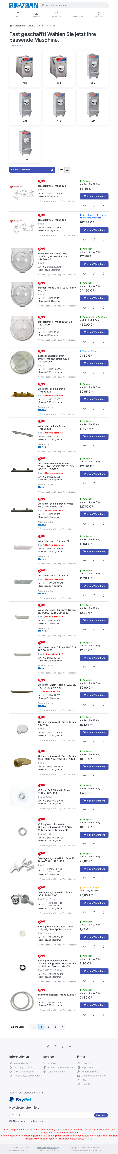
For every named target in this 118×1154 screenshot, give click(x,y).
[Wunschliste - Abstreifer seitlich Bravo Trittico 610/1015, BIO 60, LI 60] (84, 523)
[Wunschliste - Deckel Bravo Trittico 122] (84, 205)
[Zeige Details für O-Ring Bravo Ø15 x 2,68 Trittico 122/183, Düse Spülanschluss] (22, 933)
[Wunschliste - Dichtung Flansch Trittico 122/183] (84, 1014)
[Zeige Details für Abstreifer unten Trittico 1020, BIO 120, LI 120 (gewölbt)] (22, 692)
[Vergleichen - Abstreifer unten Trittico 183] (94, 595)
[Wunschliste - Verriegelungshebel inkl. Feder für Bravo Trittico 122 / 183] (84, 878)
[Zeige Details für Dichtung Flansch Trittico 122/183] (22, 1001)
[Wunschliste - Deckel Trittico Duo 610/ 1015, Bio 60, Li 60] (84, 307)
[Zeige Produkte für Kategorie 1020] (25, 142)
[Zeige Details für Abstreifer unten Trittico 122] (22, 548)
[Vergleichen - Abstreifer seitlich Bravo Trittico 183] (94, 446)
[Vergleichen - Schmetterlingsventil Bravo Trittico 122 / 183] (94, 742)
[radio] (61, 170)
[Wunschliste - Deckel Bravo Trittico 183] (84, 239)
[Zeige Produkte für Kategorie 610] (59, 104)
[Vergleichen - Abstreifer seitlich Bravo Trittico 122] (94, 408)
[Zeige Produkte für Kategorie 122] (25, 66)
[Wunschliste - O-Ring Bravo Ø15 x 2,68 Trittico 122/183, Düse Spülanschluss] (84, 946)
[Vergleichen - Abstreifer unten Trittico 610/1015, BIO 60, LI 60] (94, 667)
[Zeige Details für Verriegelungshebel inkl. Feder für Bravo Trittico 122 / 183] (22, 865)
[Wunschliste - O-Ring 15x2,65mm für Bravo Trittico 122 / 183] (84, 810)
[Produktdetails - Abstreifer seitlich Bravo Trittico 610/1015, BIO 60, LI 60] (104, 523)
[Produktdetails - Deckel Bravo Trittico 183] (104, 239)
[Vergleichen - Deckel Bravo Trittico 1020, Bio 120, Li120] (94, 341)
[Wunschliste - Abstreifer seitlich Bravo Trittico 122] (84, 408)
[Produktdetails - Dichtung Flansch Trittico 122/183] (104, 1014)
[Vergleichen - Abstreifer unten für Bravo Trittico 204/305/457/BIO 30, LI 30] (94, 629)
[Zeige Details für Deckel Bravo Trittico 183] (22, 227)
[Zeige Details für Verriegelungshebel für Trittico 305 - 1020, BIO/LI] (22, 899)
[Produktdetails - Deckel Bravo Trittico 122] (104, 205)
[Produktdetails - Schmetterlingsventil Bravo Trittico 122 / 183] (104, 742)
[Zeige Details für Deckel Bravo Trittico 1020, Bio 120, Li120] (22, 329)
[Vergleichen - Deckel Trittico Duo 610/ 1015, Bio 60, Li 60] (94, 307)
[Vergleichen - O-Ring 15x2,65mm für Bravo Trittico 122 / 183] (94, 810)
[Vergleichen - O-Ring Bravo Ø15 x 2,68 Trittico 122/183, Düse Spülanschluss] (94, 946)
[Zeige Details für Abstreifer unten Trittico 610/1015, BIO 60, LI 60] (22, 654)
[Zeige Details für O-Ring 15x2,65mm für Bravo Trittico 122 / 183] (22, 797)
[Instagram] (55, 1046)
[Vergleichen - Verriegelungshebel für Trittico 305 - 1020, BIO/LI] (94, 912)
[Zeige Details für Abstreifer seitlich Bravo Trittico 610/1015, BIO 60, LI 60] (22, 510)
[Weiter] (62, 1027)
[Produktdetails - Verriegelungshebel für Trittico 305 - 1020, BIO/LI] (104, 912)
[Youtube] (70, 1046)
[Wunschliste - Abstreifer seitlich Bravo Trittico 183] (84, 446)
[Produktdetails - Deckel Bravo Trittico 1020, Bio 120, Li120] (104, 341)
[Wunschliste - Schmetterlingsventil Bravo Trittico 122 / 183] (84, 742)
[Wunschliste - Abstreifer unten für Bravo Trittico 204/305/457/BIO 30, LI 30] (84, 629)
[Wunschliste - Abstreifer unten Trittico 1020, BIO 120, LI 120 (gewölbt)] (84, 704)
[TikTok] (63, 1046)
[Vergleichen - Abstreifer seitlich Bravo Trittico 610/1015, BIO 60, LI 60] (94, 523)
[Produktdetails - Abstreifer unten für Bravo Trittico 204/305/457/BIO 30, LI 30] (104, 629)
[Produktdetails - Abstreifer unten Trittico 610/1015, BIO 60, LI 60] (104, 667)
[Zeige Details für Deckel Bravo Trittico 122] (22, 193)
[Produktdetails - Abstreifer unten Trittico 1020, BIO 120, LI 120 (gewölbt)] (104, 704)
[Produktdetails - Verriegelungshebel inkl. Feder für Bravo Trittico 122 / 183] (104, 878)
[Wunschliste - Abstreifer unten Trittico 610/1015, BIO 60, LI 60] (84, 667)
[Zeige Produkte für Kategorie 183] (59, 66)
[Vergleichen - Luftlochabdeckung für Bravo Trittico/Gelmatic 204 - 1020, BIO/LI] (94, 372)
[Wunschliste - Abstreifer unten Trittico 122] (84, 561)
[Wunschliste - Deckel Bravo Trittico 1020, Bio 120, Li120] (84, 341)
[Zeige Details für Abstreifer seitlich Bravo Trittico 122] (22, 396)
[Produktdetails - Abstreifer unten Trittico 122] (104, 561)
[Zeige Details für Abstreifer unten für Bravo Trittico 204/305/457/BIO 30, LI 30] (22, 617)
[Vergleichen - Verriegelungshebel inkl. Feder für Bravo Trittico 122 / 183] (94, 878)
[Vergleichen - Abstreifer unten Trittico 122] (94, 561)
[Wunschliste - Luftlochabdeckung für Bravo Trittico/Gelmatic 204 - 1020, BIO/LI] (84, 372)
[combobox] (74, 5)
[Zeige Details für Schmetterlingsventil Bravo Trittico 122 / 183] (22, 729)
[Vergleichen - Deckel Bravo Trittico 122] (94, 205)
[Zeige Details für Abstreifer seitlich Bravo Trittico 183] (22, 433)
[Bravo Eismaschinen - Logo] (41, 181)
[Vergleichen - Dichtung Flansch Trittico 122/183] (94, 1014)
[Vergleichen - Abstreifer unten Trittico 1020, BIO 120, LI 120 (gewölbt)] (94, 704)
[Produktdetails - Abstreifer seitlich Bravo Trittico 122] (104, 408)
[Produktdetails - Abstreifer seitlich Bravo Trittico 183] (104, 446)
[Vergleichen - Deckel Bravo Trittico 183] (94, 239)
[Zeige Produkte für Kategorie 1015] (92, 104)
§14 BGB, (60, 1129)
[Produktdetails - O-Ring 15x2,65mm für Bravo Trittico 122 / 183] (104, 810)
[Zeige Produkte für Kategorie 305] (92, 66)
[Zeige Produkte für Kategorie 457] (25, 104)
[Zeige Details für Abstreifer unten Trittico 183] (22, 582)
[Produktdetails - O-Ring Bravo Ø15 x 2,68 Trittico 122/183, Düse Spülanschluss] (104, 946)
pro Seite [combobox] (19, 1026)
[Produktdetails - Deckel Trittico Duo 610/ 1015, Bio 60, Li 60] (104, 307)
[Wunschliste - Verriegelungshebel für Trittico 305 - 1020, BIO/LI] (84, 912)
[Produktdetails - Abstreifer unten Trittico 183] (104, 595)
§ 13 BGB (88, 1138)
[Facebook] (48, 1046)
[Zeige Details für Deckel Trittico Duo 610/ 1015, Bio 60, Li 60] (22, 294)
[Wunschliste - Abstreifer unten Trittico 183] (84, 595)
